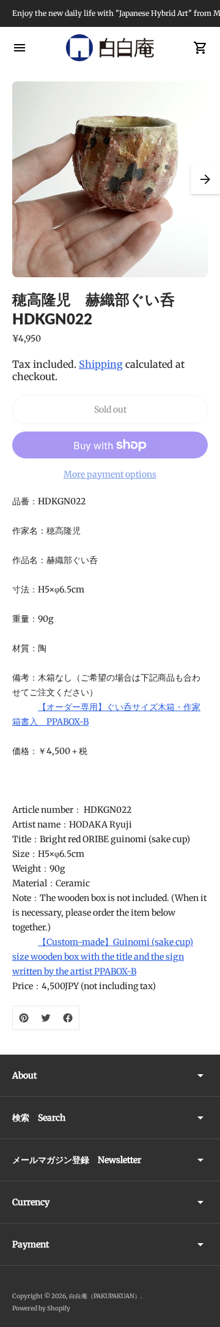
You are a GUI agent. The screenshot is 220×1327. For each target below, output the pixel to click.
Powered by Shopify (41, 1308)
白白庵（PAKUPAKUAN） (105, 1296)
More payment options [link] (110, 474)
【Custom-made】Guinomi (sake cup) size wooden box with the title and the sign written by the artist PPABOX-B (102, 956)
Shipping (101, 364)
